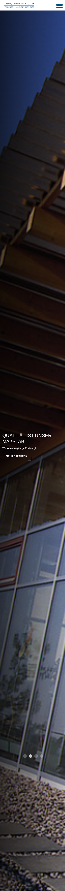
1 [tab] (24, 756)
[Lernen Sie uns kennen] (18, 5)
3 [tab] (35, 756)
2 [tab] (30, 756)
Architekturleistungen (22, 456)
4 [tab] (41, 756)
